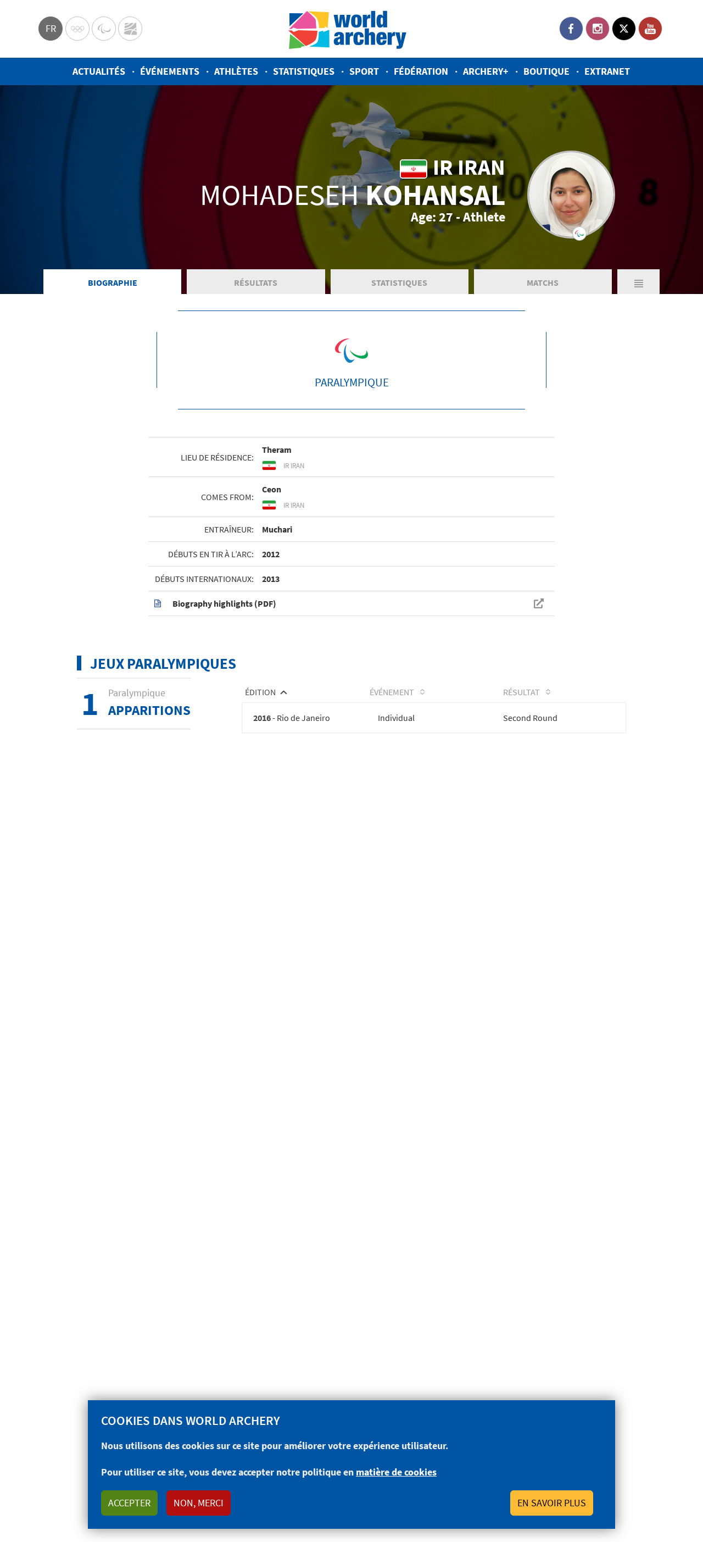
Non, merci (199, 1502)
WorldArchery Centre (130, 28)
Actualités (98, 71)
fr (51, 28)
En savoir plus (551, 1502)
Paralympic (104, 28)
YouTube (650, 28)
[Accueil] (347, 28)
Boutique (546, 71)
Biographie (112, 282)
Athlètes (236, 71)
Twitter (624, 28)
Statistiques (303, 71)
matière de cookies (396, 1472)
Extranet (607, 71)
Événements (169, 71)
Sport (364, 71)
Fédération (421, 71)
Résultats (255, 282)
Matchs (543, 282)
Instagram (597, 28)
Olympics (77, 28)
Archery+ (486, 71)
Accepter (129, 1502)
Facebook (571, 28)
